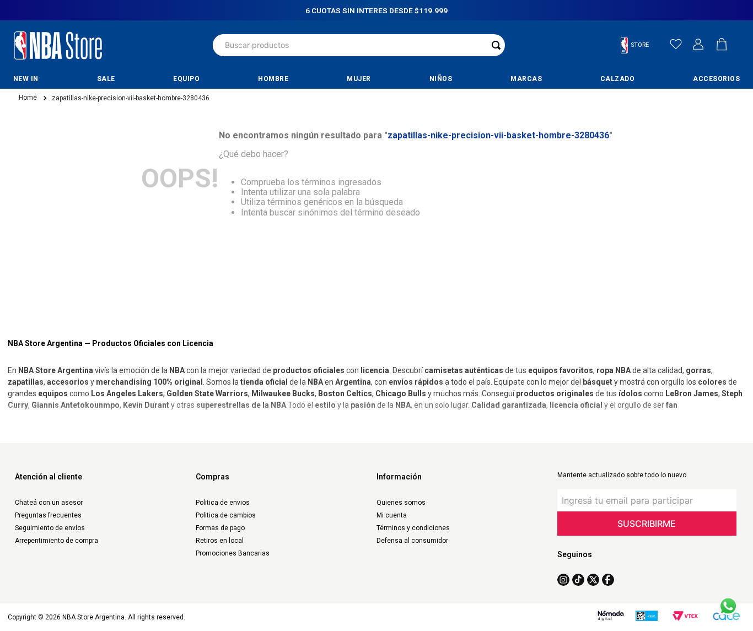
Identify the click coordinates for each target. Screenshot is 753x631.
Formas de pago (220, 528)
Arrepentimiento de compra (56, 540)
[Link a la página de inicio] (27, 98)
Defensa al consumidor (412, 540)
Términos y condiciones (413, 528)
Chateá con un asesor (49, 502)
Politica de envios (223, 502)
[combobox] (359, 45)
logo (58, 45)
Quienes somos (401, 502)
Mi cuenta (391, 515)
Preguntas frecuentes (48, 515)
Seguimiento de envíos (50, 528)
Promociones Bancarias (233, 553)
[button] (639, 45)
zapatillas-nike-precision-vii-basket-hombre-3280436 (130, 98)
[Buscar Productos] (496, 45)
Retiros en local (220, 540)
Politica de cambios (226, 515)
